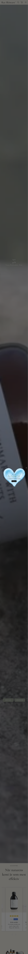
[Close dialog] (26, 468)
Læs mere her (14, 481)
